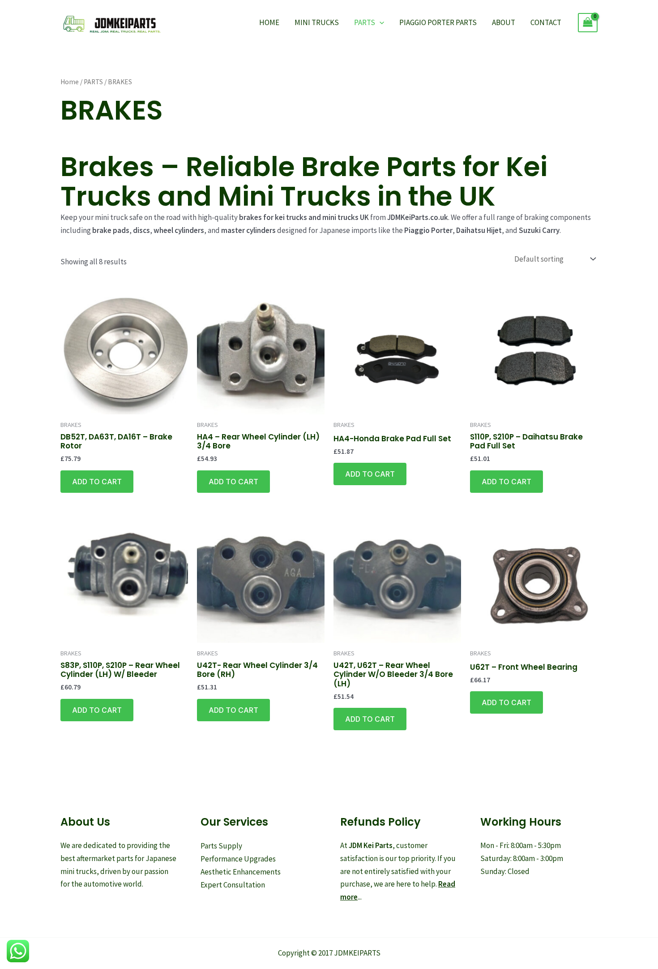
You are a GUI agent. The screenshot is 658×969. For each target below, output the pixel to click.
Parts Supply (221, 846)
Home (269, 22)
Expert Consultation (233, 885)
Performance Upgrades (238, 859)
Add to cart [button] (97, 481)
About (503, 22)
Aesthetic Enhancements (241, 872)
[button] (379, 22)
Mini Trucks (317, 22)
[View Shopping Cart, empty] (588, 22)
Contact (545, 22)
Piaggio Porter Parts (438, 22)
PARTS (364, 22)
